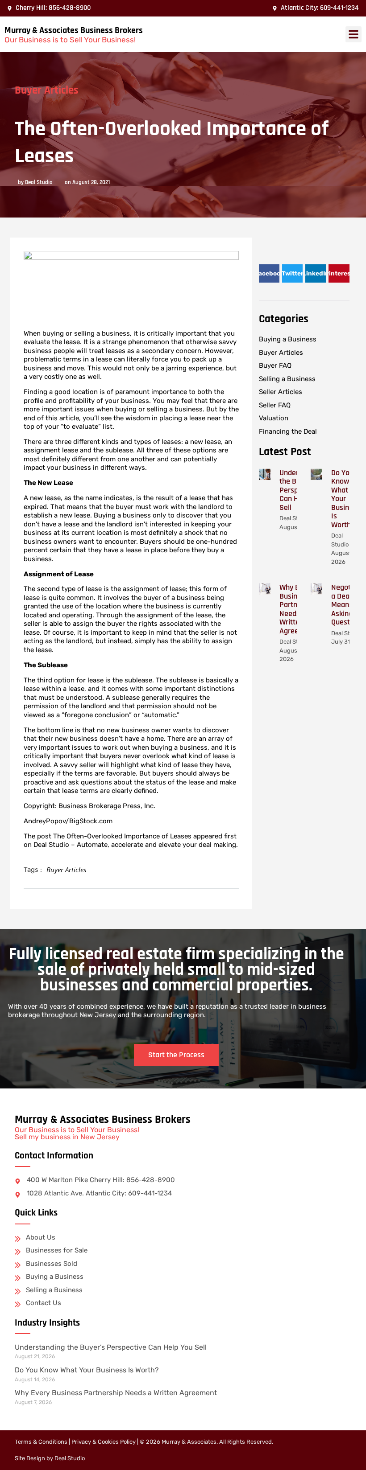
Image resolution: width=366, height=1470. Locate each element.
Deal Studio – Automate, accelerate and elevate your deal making (134, 845)
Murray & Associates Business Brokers (73, 30)
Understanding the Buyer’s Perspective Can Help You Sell (111, 1347)
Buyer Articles (47, 90)
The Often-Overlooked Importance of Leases (122, 836)
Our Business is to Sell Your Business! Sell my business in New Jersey (77, 1133)
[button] (353, 34)
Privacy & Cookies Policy (103, 1441)
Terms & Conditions (41, 1441)
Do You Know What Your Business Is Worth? (345, 499)
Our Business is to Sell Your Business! (70, 39)
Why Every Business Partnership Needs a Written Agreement (116, 1392)
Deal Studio (69, 1458)
